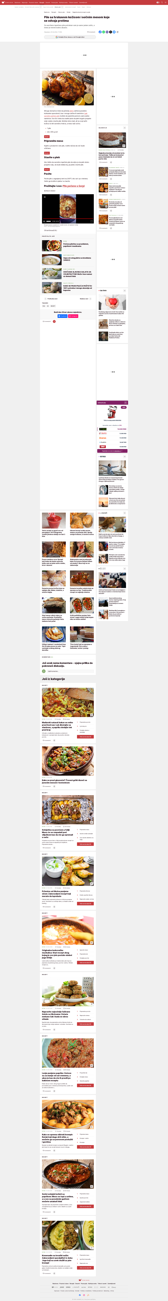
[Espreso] (68, 1287)
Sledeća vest (84, 299)
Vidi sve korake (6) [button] (85, 844)
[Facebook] (80, 1295)
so (48, 306)
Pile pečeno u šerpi (74, 186)
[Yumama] (75, 1287)
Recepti (54, 12)
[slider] (48, 221)
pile (44, 306)
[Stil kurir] (109, 1287)
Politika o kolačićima (86, 1291)
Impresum (56, 1291)
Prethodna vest (52, 299)
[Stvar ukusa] (7, 2)
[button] (91, 32)
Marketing (106, 1291)
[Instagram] (84, 1295)
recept (53, 306)
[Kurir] (62, 1287)
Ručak (68, 12)
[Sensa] (90, 1287)
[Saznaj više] (124, 290)
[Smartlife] (103, 1287)
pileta (72, 111)
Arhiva (112, 1291)
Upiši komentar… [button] (53, 671)
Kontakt (77, 1291)
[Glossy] (114, 1287)
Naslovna (46, 12)
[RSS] (88, 1295)
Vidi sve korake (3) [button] (85, 1147)
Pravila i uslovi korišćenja (67, 1291)
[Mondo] (55, 1287)
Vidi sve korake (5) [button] (85, 737)
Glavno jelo (61, 12)
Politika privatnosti (98, 1291)
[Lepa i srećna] (83, 1287)
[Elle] (96, 1287)
